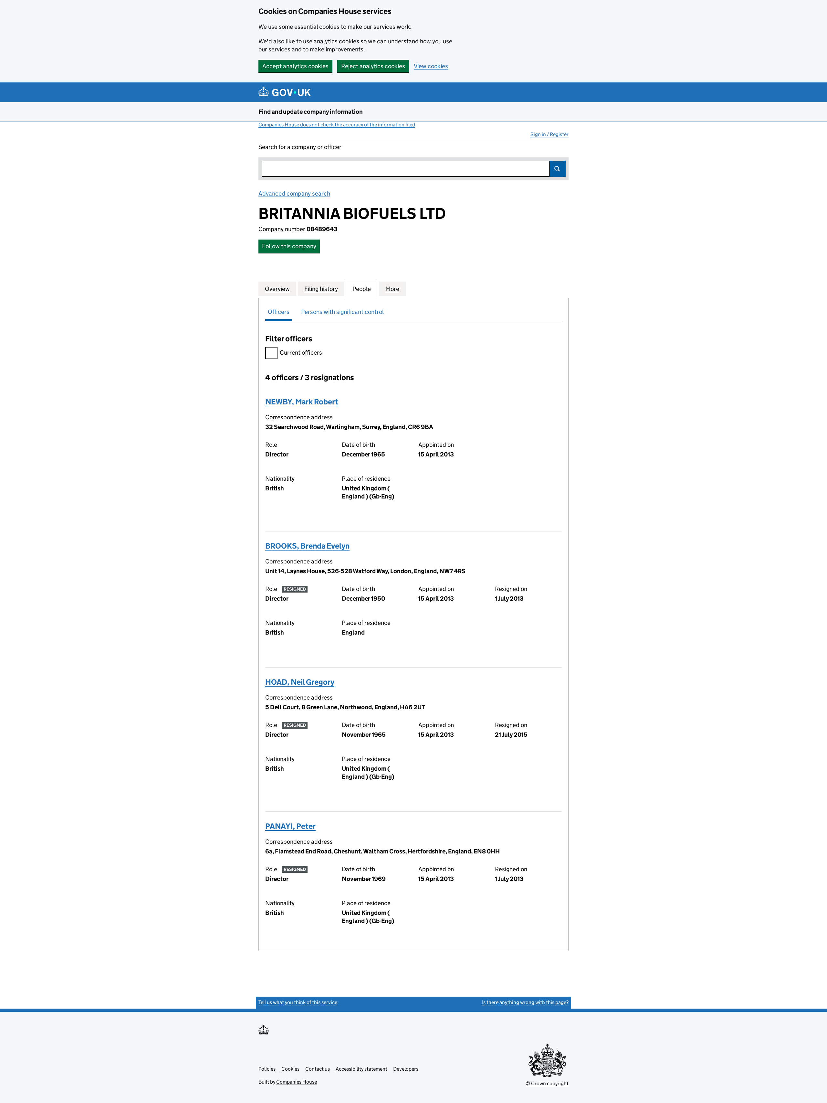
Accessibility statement (361, 1069)
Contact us (317, 1069)
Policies (267, 1069)
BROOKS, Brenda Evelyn (307, 546)
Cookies (290, 1069)
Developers (405, 1069)
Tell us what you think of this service (297, 1002)
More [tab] (392, 289)
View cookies (431, 66)
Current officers (301, 352)
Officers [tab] (278, 312)
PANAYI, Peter (290, 826)
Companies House (296, 1082)
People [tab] (361, 289)
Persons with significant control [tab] (342, 312)
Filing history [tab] (321, 289)
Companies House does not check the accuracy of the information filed (336, 125)
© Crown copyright (547, 1083)
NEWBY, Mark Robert (301, 401)
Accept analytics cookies (295, 66)
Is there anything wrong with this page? (525, 1002)
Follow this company (289, 246)
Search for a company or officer (299, 147)
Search (558, 169)
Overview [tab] (277, 289)
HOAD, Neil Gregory (299, 682)
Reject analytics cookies (373, 66)
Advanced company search (294, 193)
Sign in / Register (549, 134)
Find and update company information (310, 111)
